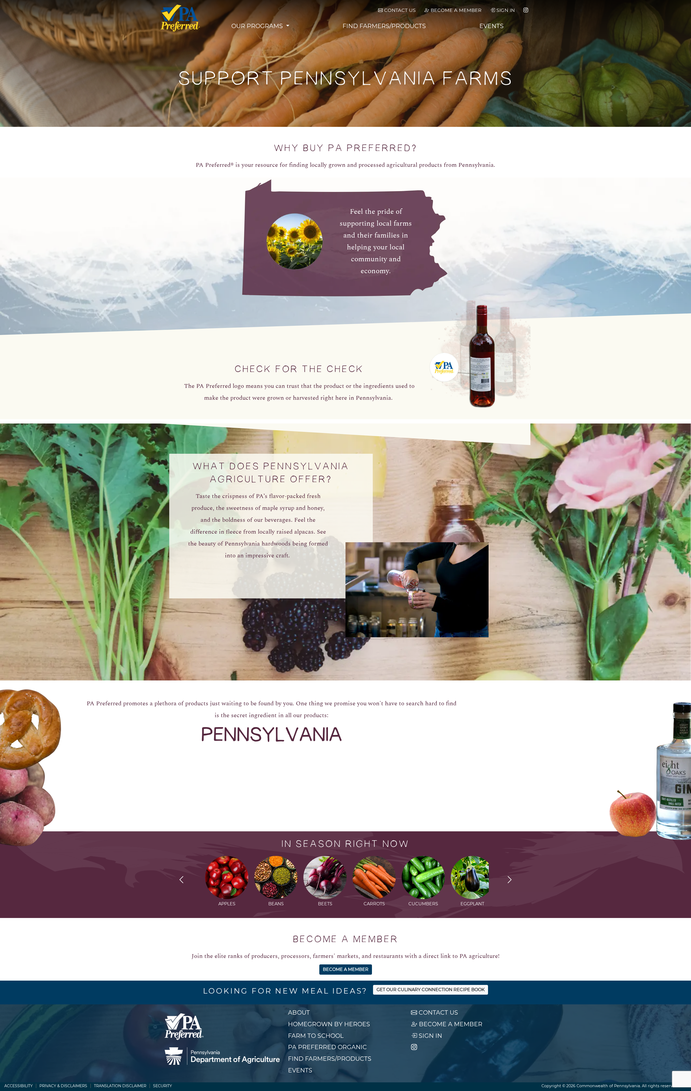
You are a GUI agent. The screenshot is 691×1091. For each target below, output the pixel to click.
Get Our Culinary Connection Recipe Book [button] (431, 989)
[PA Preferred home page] (180, 18)
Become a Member (455, 10)
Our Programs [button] (257, 26)
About (299, 1012)
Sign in (505, 10)
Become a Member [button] (345, 969)
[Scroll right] (509, 880)
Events (491, 26)
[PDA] (222, 1056)
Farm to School (316, 1035)
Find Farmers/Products (384, 26)
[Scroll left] (181, 880)
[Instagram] (525, 10)
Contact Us (399, 10)
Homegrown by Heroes (329, 1024)
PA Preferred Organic (327, 1047)
